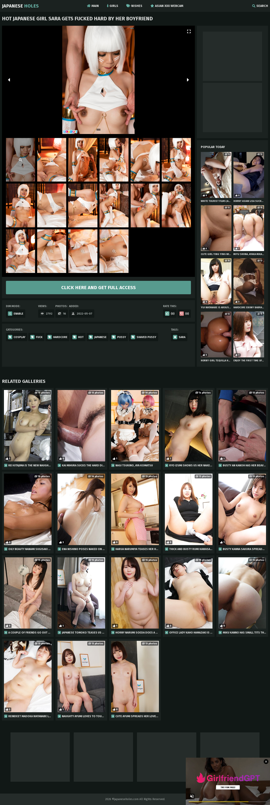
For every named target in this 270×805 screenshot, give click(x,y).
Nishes (136, 6)
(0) (173, 313)
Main (95, 6)
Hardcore (60, 337)
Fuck (39, 337)
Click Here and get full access (98, 287)
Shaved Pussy (146, 337)
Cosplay (19, 337)
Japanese (20, 6)
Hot (81, 337)
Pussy (121, 337)
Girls (114, 6)
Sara (182, 337)
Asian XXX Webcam (169, 6)
